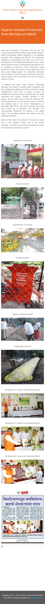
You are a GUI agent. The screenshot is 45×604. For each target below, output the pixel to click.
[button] (22, 18)
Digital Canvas (36, 598)
